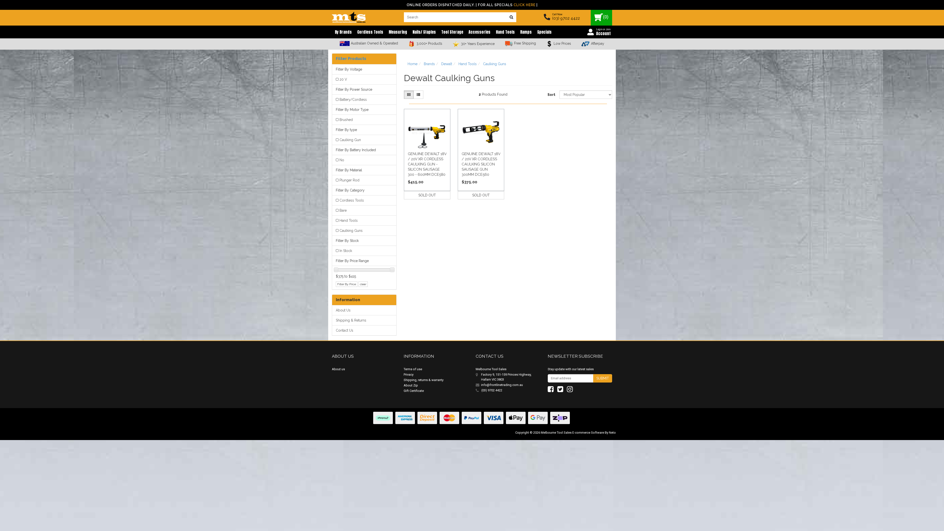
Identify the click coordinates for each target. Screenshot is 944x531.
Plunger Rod (349, 180)
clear (363, 284)
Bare (343, 210)
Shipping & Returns (351, 320)
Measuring (398, 32)
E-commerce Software (588, 432)
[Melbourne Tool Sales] (349, 16)
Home (412, 64)
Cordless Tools (370, 32)
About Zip (411, 385)
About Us (343, 310)
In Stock (345, 251)
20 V (343, 79)
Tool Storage (452, 32)
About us (338, 369)
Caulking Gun (350, 140)
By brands (343, 32)
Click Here (524, 5)
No (341, 160)
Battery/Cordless (353, 100)
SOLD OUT (427, 195)
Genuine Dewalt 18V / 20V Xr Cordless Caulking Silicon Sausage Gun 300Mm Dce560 (481, 164)
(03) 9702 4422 (566, 18)
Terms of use (413, 369)
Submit (602, 378)
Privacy (408, 374)
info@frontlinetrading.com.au (502, 385)
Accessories (479, 32)
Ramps (526, 32)
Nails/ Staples (424, 32)
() (605, 16)
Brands (429, 64)
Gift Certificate (414, 391)
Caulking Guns (351, 231)
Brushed (346, 120)
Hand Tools (505, 32)
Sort (551, 95)
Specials (544, 32)
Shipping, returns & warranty (423, 380)
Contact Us (344, 330)
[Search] (511, 17)
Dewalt (446, 64)
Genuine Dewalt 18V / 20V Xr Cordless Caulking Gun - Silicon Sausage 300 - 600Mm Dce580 (427, 164)
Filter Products (351, 58)
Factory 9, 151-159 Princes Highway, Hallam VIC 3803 (506, 377)
